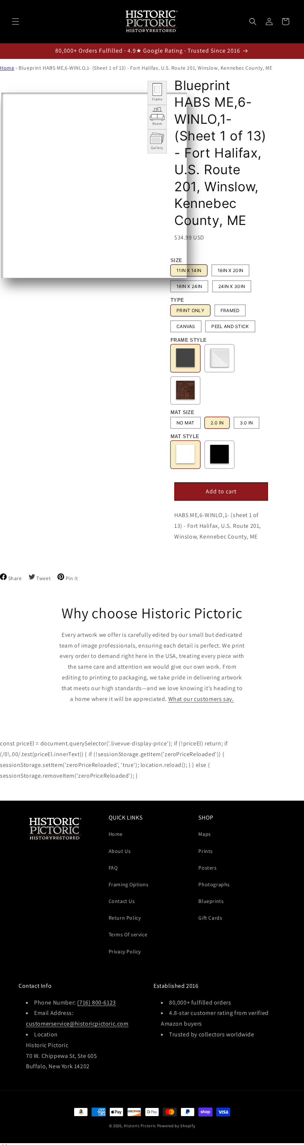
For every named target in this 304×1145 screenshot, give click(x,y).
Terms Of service (128, 934)
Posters (207, 867)
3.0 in (246, 423)
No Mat (185, 423)
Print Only (190, 310)
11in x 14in (188, 270)
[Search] (253, 21)
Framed (230, 310)
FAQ (113, 867)
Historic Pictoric (140, 1125)
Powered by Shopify (176, 1125)
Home (7, 67)
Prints (205, 851)
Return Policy (125, 917)
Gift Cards (210, 917)
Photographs (214, 884)
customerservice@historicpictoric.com (77, 1023)
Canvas (185, 326)
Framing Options (129, 884)
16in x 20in (230, 270)
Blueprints (211, 901)
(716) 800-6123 (96, 1002)
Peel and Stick (230, 326)
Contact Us (122, 901)
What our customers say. (201, 699)
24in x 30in (231, 286)
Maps (204, 834)
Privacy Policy (125, 951)
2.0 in (217, 423)
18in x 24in (189, 286)
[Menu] (15, 21)
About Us (120, 851)
